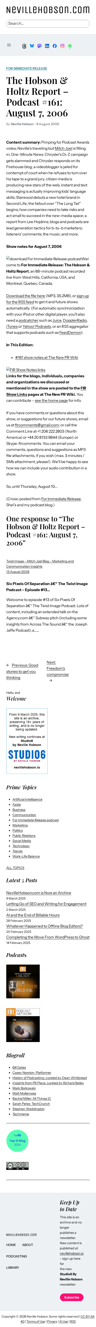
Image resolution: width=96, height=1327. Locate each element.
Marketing (20, 825)
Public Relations (24, 836)
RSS (73, 1321)
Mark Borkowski (24, 1088)
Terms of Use (36, 1321)
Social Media (22, 841)
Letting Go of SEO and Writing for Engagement (46, 904)
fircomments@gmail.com (37, 425)
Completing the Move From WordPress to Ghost (48, 937)
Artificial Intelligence (27, 799)
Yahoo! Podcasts (37, 326)
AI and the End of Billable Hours (33, 915)
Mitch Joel (63, 148)
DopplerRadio (75, 320)
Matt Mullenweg (24, 1093)
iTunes (12, 326)
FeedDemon (70, 332)
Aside (17, 805)
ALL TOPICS (15, 868)
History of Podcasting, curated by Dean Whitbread (50, 1078)
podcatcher (28, 320)
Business (19, 810)
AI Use (63, 1321)
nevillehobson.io (71, 1253)
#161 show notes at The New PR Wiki (46, 357)
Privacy (52, 1321)
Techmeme (21, 1114)
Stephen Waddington (29, 1109)
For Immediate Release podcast (36, 820)
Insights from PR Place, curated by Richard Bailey (48, 1083)
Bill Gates (19, 1067)
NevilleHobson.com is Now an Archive (38, 893)
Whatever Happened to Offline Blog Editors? (44, 926)
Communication (24, 815)
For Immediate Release (26, 68)
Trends (18, 851)
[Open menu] (9, 45)
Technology (21, 846)
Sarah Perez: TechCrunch (31, 1104)
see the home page (51, 400)
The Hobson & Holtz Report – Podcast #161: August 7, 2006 (37, 96)
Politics (18, 830)
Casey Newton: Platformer (32, 1073)
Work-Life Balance (26, 856)
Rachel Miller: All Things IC (32, 1098)
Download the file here (25, 296)
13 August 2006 (17, 572)
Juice (56, 320)
